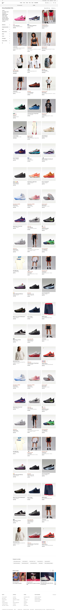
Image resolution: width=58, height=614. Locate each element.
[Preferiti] (53, 3)
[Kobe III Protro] (20, 196)
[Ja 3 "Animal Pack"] (34, 83)
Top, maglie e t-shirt (5, 11)
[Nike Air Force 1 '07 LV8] (20, 331)
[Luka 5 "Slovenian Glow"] (49, 285)
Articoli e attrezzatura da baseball (49, 563)
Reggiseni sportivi (5, 14)
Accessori (3, 21)
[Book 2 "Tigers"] (34, 309)
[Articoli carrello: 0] (55, 3)
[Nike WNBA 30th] (20, 263)
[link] (43, 348)
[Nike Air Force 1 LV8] (34, 285)
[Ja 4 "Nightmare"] (49, 240)
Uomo (24, 2)
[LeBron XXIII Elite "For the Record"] (49, 150)
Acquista (34, 5)
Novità (21, 2)
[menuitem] (22, 2)
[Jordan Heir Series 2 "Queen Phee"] (34, 106)
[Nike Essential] (49, 83)
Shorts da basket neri (24, 561)
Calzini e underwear (5, 19)
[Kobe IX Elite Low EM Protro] (34, 17)
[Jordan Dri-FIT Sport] (49, 17)
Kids (30, 2)
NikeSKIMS (36, 2)
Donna (27, 2)
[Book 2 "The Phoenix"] (49, 174)
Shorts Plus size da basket (17, 563)
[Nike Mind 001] (49, 196)
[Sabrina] (34, 61)
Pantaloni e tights (5, 17)
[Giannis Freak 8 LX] (34, 331)
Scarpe (3, 10)
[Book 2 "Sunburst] (20, 150)
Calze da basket (41, 563)
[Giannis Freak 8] (20, 240)
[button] (6, 25)
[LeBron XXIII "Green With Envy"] (20, 285)
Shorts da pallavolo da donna (17, 561)
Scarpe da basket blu (47, 561)
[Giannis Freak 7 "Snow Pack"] (20, 218)
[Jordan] (2, 0)
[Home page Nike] (3, 3)
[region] (5, 27)
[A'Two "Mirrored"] (34, 218)
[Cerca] (45, 3)
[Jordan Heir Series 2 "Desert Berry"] (34, 353)
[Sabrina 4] (20, 106)
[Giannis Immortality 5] (49, 218)
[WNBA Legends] (34, 128)
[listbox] (53, 8)
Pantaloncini (4, 13)
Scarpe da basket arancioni (25, 563)
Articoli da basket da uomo (33, 563)
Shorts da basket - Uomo (32, 561)
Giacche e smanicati (5, 18)
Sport (32, 2)
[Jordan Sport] (20, 39)
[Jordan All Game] (20, 128)
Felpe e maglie (4, 15)
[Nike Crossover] (49, 39)
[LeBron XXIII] (34, 150)
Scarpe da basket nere (40, 561)
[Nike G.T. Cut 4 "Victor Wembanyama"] (20, 309)
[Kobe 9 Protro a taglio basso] (34, 174)
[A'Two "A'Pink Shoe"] (20, 17)
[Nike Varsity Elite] (20, 61)
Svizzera (55, 594)
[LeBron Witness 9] (49, 128)
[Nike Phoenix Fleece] (20, 353)
